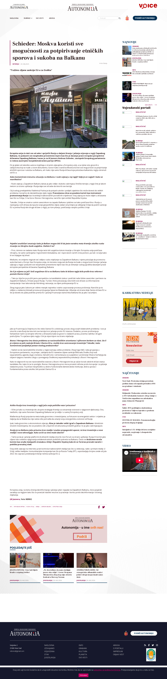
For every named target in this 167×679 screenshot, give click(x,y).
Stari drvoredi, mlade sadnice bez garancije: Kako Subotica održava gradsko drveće (146, 132)
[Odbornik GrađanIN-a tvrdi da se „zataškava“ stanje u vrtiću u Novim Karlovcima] (128, 236)
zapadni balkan (46, 506)
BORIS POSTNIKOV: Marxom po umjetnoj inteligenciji (142, 84)
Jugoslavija (14, 580)
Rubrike (27, 18)
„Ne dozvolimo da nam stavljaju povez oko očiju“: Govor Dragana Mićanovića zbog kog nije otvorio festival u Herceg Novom (143, 98)
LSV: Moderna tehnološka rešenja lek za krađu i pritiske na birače (143, 73)
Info (134, 70)
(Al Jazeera (15, 499)
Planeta (83, 654)
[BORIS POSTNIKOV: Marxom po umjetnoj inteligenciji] (126, 85)
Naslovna (14, 18)
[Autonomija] (83, 7)
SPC (11, 506)
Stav (134, 82)
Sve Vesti (40, 18)
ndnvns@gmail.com (17, 651)
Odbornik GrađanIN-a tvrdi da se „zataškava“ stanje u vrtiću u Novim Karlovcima (146, 237)
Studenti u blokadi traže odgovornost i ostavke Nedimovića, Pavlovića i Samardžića (144, 225)
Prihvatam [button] (83, 675)
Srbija (37, 506)
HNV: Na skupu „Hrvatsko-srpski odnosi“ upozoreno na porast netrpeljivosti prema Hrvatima (146, 170)
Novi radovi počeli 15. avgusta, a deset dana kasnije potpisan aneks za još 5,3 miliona (146, 144)
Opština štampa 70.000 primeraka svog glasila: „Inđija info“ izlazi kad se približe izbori (146, 214)
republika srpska (19, 506)
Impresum (118, 651)
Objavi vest (118, 654)
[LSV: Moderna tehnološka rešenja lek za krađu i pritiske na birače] (126, 74)
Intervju (15, 64)
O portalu (118, 648)
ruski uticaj (30, 506)
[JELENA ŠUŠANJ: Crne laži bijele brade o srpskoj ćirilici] (126, 62)
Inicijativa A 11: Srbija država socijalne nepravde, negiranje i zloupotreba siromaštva (138, 432)
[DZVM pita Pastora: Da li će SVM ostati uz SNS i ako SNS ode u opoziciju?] (128, 117)
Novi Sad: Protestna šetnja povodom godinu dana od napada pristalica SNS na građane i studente (138, 383)
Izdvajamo (49, 648)
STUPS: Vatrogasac (129, 324)
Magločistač (141, 112)
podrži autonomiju (145, 18)
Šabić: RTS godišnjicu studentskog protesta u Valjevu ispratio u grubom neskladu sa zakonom (138, 410)
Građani (135, 46)
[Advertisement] (83, 30)
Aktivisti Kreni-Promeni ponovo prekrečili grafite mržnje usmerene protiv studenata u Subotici (144, 202)
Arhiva (52, 18)
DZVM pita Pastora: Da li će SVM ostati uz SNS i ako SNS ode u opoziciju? (146, 118)
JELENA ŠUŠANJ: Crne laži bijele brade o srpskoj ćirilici (142, 61)
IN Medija (139, 141)
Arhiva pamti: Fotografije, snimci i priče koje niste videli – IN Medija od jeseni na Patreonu (146, 157)
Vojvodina (49, 651)
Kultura (83, 651)
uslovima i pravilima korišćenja (107, 670)
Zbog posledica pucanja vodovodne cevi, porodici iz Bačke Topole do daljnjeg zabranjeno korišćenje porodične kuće (145, 188)
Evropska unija (57, 506)
